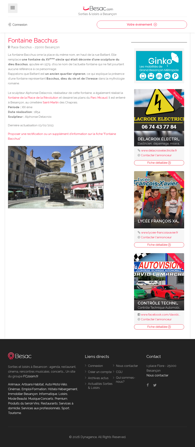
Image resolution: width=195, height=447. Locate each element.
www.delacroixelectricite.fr (159, 150)
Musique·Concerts (40, 398)
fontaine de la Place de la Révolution (33, 97)
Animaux (14, 384)
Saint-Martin (51, 102)
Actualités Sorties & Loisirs (100, 386)
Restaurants (49, 403)
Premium (61, 398)
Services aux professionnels (40, 408)
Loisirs (62, 394)
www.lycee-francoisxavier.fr (159, 232)
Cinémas (14, 389)
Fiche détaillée (157, 162)
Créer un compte (100, 372)
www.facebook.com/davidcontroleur (166, 314)
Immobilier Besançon (23, 394)
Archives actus (98, 378)
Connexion (19, 25)
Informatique (48, 394)
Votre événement (140, 24)
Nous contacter (127, 366)
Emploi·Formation (34, 389)
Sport (65, 408)
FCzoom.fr (30, 376)
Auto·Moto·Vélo (56, 384)
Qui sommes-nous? (125, 379)
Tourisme (14, 413)
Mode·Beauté (17, 398)
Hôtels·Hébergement (62, 389)
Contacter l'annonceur (156, 155)
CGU (119, 372)
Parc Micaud (99, 97)
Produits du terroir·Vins (23, 403)
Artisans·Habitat (33, 384)
